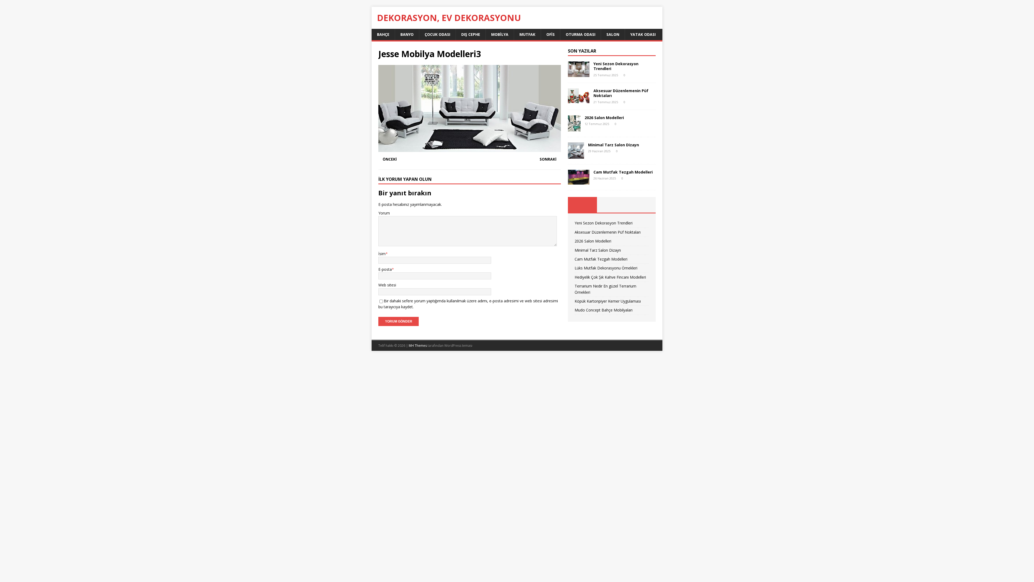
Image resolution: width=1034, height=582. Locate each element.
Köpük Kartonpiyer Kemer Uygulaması (608, 301)
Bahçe (383, 34)
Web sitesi (387, 284)
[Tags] (611, 205)
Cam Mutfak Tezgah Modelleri (623, 172)
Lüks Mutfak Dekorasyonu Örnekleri (606, 268)
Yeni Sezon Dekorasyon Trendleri (615, 66)
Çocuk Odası (437, 34)
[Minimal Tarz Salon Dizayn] (576, 155)
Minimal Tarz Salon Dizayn (613, 144)
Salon (612, 34)
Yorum (384, 213)
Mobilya (499, 34)
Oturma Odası (580, 34)
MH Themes (418, 345)
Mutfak (527, 34)
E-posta (385, 269)
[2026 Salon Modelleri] (574, 128)
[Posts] (582, 205)
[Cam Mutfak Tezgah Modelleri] (578, 181)
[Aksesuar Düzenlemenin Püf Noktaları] (578, 100)
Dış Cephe (470, 34)
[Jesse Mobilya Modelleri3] (469, 148)
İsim (382, 253)
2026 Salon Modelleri (604, 117)
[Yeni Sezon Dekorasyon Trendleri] (578, 74)
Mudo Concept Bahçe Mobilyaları (604, 310)
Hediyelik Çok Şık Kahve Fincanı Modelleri (610, 277)
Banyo (407, 34)
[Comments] (641, 205)
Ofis (550, 34)
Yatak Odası (643, 34)
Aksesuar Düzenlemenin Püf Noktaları (620, 93)
